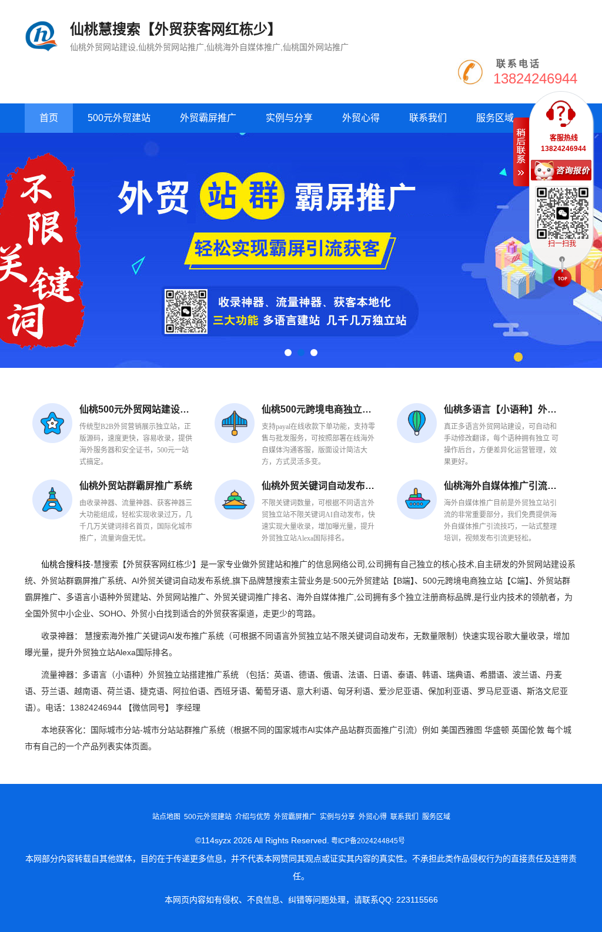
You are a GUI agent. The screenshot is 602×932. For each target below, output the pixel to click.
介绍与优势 (252, 817)
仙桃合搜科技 (66, 564)
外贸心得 (361, 118)
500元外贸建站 (119, 118)
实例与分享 (289, 118)
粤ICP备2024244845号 (368, 841)
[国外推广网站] (301, 250)
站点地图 (166, 817)
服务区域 (495, 118)
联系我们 (428, 118)
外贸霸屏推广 (208, 118)
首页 (48, 118)
